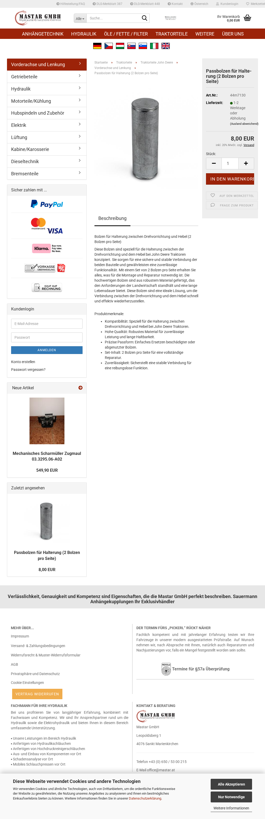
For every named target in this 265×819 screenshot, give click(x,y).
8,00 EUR (47, 569)
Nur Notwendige (231, 797)
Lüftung (19, 137)
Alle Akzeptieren (231, 784)
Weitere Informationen (231, 808)
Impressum (20, 636)
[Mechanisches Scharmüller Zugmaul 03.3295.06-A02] (47, 421)
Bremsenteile (25, 173)
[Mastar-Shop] (38, 18)
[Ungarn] (120, 45)
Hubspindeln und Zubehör (37, 113)
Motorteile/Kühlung (31, 101)
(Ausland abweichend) (244, 124)
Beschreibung (112, 218)
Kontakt (177, 4)
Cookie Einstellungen (27, 683)
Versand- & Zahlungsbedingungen (38, 646)
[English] (165, 45)
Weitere (204, 34)
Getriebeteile (24, 76)
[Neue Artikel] (80, 388)
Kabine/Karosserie (30, 149)
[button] (199, 4)
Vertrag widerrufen (37, 694)
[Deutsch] (97, 45)
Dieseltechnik (25, 161)
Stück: (211, 154)
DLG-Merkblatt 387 (109, 4)
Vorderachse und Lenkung (38, 64)
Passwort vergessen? (28, 369)
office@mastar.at (161, 770)
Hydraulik (83, 34)
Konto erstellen (23, 362)
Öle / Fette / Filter (126, 34)
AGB (14, 664)
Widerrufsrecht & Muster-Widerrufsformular (45, 655)
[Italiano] (154, 45)
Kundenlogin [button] (228, 4)
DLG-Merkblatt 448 (146, 4)
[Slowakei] (131, 45)
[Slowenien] (143, 45)
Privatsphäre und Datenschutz (35, 674)
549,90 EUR (47, 470)
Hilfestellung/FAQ (72, 4)
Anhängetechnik (42, 34)
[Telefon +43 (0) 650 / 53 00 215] (170, 18)
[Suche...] (145, 18)
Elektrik (18, 125)
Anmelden (47, 350)
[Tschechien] (109, 45)
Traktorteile (172, 34)
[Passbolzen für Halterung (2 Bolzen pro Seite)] (146, 137)
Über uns (233, 34)
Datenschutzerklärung (145, 798)
